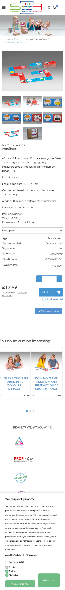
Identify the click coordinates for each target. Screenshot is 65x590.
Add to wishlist (54, 299)
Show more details (16, 562)
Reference (8, 253)
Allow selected (20, 583)
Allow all (49, 580)
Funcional (13, 567)
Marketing (13, 575)
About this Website (13, 555)
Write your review (50, 311)
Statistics (12, 571)
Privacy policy (31, 555)
